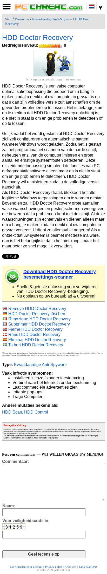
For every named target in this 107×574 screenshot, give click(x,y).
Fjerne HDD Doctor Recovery (35, 329)
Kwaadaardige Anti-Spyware (52, 19)
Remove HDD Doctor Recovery (37, 308)
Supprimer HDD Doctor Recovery (39, 324)
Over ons (70, 566)
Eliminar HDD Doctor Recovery (37, 339)
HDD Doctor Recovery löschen (36, 314)
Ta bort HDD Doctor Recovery (35, 345)
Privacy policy (54, 566)
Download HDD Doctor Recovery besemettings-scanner (59, 274)
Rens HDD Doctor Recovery (34, 334)
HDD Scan (12, 412)
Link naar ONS (88, 566)
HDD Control (36, 412)
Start (8, 19)
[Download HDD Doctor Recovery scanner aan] (13, 277)
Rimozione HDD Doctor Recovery (39, 319)
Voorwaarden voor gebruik (26, 566)
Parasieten (22, 19)
